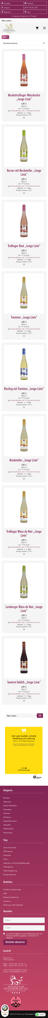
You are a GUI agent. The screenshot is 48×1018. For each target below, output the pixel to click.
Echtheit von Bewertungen (12, 890)
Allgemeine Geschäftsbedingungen (27, 934)
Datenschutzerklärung (10, 897)
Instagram (7, 7)
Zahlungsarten (8, 867)
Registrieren (7, 12)
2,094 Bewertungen (24, 770)
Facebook (30, 3)
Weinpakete (7, 810)
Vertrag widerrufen (9, 875)
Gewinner (6, 813)
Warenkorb (7, 855)
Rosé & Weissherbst (10, 806)
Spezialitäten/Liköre (10, 821)
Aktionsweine (7, 833)
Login (28, 12)
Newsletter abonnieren (15, 942)
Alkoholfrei (7, 825)
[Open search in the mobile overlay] (24, 20)
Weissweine (7, 802)
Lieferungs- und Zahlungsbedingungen (16, 863)
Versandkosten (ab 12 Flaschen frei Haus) (25, 111)
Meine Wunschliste (9, 848)
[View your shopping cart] (37, 28)
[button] (24, 118)
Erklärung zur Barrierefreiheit (13, 905)
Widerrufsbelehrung (10, 871)
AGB (5, 893)
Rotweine (6, 798)
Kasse (5, 859)
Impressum (7, 901)
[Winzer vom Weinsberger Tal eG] (8, 28)
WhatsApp (7, 3)
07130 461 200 (32, 7)
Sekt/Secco (7, 817)
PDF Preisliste (7, 851)
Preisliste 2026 (8, 829)
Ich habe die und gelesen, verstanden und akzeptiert (24, 936)
